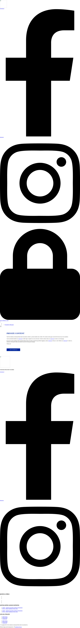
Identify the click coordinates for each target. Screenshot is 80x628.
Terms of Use (4, 616)
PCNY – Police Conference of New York (10, 608)
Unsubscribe (4, 618)
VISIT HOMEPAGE (13, 349)
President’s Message (9, 324)
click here (20, 338)
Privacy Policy (5, 617)
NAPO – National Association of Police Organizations (12, 607)
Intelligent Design (18, 626)
